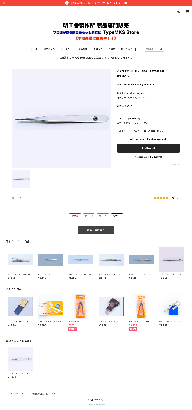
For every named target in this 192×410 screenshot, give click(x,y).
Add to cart (148, 148)
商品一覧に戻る (96, 230)
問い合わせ (126, 49)
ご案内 (111, 49)
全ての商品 (49, 49)
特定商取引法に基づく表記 (44, 394)
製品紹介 (82, 49)
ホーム (34, 49)
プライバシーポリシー (18, 394)
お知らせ (97, 49)
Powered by (93, 404)
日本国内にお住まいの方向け (148, 157)
